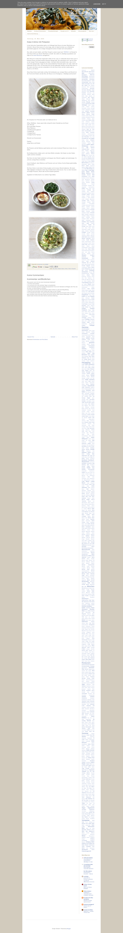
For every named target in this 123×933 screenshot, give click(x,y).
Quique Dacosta (90, 648)
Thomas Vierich (90, 783)
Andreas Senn (90, 118)
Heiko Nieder (85, 367)
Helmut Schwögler (86, 372)
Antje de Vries (90, 129)
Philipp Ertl (88, 641)
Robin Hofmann (85, 673)
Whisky (92, 829)
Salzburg (84, 686)
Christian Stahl (90, 202)
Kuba (93, 467)
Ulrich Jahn (91, 804)
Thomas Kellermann (86, 779)
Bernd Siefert (85, 165)
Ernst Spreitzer (87, 281)
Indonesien (87, 387)
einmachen (85, 272)
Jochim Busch (85, 416)
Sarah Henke (87, 687)
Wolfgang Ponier (85, 843)
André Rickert (85, 106)
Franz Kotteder (91, 311)
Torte (89, 801)
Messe (90, 555)
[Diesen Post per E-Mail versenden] (50, 266)
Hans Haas (88, 351)
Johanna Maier (85, 420)
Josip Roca (88, 431)
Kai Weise (88, 440)
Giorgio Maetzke (85, 341)
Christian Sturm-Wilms (88, 203)
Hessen (92, 376)
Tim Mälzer (91, 786)
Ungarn (83, 806)
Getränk (88, 338)
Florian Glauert (88, 299)
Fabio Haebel (90, 288)
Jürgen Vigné (85, 437)
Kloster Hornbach (90, 458)
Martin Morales (91, 523)
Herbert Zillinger (85, 375)
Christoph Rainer (90, 217)
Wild (87, 831)
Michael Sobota (91, 572)
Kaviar (93, 452)
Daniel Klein (84, 244)
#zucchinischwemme (86, 80)
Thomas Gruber (90, 774)
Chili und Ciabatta (88, 857)
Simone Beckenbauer (86, 726)
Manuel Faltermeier (86, 492)
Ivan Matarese (88, 391)
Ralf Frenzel (84, 656)
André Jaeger (91, 105)
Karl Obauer (89, 446)
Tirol (90, 791)
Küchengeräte (91, 469)
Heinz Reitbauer (90, 369)
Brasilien (83, 174)
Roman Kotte (91, 675)
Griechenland (91, 345)
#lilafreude (92, 74)
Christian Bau (90, 189)
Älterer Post (75, 337)
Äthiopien (92, 140)
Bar (87, 147)
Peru (87, 633)
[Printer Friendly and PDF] (29, 265)
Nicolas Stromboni (88, 597)
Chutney (84, 221)
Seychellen (84, 716)
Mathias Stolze (90, 532)
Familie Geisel (91, 290)
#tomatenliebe (85, 79)
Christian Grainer (90, 193)
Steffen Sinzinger (86, 753)
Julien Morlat (91, 435)
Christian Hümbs (86, 194)
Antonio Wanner (85, 135)
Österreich (85, 621)
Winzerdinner (91, 835)
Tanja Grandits (85, 768)
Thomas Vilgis (85, 785)
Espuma (86, 282)
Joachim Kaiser (85, 411)
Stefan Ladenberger (89, 739)
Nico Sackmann (88, 594)
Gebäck (83, 325)
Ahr (93, 83)
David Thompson (90, 250)
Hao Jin (89, 357)
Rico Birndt (88, 670)
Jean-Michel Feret (90, 401)
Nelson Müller (90, 591)
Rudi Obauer (85, 681)
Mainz (83, 489)
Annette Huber (87, 127)
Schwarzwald (91, 695)
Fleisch (92, 296)
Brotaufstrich (84, 176)
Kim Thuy (90, 455)
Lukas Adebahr (85, 484)
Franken (84, 308)
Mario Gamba (86, 514)
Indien (83, 387)
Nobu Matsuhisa (86, 603)
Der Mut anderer (88, 871)
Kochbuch (84, 460)
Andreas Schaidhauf (86, 117)
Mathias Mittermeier (86, 531)
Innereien (88, 390)
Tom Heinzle (88, 798)
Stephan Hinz (85, 757)
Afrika (91, 83)
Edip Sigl (92, 268)
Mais (88, 489)
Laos (86, 472)
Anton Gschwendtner (86, 130)
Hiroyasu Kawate (85, 378)
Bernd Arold (85, 162)
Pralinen (83, 648)
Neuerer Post (30, 337)
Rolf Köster (84, 675)
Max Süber (89, 543)
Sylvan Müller (87, 766)
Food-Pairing (84, 304)
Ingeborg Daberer (88, 388)
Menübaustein (85, 555)
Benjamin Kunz (91, 158)
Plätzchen (84, 647)
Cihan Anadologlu (90, 221)
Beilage (84, 155)
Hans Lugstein (91, 354)
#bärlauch (84, 70)
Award (89, 143)
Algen (86, 95)
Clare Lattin (85, 223)
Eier (82, 270)
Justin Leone (91, 438)
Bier (85, 168)
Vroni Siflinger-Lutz (90, 822)
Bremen (89, 174)
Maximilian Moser (88, 546)
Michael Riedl (85, 569)
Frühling (87, 319)
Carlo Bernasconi (86, 179)
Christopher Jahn (90, 220)
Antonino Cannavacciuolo (88, 133)
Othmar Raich (85, 623)
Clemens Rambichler (89, 230)
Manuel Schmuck (90, 493)
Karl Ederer (84, 446)
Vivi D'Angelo (91, 817)
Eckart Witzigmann (86, 268)
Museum (87, 588)
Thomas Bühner (86, 773)
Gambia (92, 322)
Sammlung (88, 686)
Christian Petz (85, 200)
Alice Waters (91, 97)
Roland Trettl (91, 673)
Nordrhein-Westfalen (87, 606)
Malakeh (92, 489)
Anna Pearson (89, 126)
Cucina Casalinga (88, 909)
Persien (83, 633)
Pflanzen (90, 639)
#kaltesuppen (91, 73)
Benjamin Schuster (86, 159)
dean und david (86, 252)
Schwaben (84, 695)
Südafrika (88, 762)
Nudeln (83, 607)
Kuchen (84, 469)
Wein (83, 828)
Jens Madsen (85, 405)
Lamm (83, 472)
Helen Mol (92, 370)
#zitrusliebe (91, 79)
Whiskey (89, 829)
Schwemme (84, 698)
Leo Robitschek (90, 475)
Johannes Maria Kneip (89, 422)
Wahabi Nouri (85, 823)
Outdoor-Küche (85, 624)
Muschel (83, 588)
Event (89, 284)
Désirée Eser (90, 253)
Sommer (85, 733)
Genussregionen (82, 31)
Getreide (92, 338)
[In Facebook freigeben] (55, 266)
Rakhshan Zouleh (86, 655)
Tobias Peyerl (89, 795)
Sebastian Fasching (90, 702)
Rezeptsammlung (85, 666)
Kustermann (91, 470)
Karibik (89, 443)
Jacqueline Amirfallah (89, 393)
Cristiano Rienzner (90, 235)
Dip (53, 268)
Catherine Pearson (90, 180)
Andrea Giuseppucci (86, 109)
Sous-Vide (92, 735)
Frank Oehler (85, 307)
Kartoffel (92, 449)
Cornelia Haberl (85, 233)
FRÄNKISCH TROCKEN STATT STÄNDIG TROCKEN (88, 894)
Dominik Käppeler (86, 265)
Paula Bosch (89, 630)
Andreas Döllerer (86, 112)
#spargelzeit (91, 77)
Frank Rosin (91, 307)
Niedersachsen (85, 600)
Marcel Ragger (86, 499)
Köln (88, 464)
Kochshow (89, 463)
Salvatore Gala (90, 684)
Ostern (93, 620)
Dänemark (88, 238)
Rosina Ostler (90, 678)
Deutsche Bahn (88, 256)
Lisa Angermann (90, 478)
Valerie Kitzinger (90, 806)
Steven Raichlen (86, 759)
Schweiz (92, 696)
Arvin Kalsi (92, 136)
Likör (89, 476)
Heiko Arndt (84, 365)
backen (88, 144)
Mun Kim (84, 586)
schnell (92, 692)
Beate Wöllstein (86, 153)
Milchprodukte (85, 581)
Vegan (83, 807)
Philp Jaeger (84, 645)
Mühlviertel (92, 584)
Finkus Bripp (91, 294)
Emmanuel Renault (86, 276)
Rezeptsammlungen (53, 31)
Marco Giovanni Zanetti (86, 504)
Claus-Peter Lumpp (86, 229)
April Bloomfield (85, 136)
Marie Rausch (85, 513)
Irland (93, 390)
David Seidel (84, 250)
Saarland (88, 682)
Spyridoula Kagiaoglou (87, 738)
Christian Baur (85, 191)
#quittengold (91, 76)
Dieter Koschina (90, 259)
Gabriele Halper (86, 322)
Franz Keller (84, 311)
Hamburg (84, 348)
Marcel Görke (91, 498)
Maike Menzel (91, 487)
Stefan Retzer (91, 744)
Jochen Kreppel (90, 414)
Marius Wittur (91, 516)
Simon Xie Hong (90, 725)
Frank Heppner (90, 305)
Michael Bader (85, 560)
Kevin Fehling (86, 453)
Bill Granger (89, 168)
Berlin (92, 161)
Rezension (92, 664)
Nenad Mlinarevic (86, 592)
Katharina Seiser (86, 452)
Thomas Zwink (91, 785)
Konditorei (92, 464)
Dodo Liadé (84, 264)
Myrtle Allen (92, 588)
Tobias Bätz (88, 792)
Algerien (90, 95)
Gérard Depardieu (86, 336)
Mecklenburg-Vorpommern (87, 548)
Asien (92, 138)
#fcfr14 (92, 70)
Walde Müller (91, 823)
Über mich (91, 31)
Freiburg (89, 317)
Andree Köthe (91, 120)
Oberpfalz (92, 609)
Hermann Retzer (86, 376)
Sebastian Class (90, 699)
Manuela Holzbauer (86, 495)
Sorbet (87, 735)
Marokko (92, 519)
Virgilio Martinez (90, 815)
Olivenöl (89, 613)
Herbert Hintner (90, 373)
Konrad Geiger (86, 466)
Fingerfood (85, 294)
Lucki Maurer (85, 481)
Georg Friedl (91, 330)
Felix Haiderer (85, 293)
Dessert (84, 255)
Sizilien (88, 729)
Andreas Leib (91, 115)
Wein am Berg (90, 828)
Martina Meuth (88, 528)
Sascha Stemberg (86, 690)
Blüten (88, 171)
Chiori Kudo (88, 188)
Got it (104, 4)
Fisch (83, 296)
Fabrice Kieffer (85, 290)
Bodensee (88, 173)
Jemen (92, 402)
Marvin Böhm (90, 529)
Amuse (88, 102)
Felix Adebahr (91, 291)
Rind (93, 670)
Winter (83, 836)
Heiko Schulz (91, 367)
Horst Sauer (84, 381)
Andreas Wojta (85, 120)
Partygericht (91, 624)
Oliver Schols (88, 615)
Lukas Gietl (91, 484)
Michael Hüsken (90, 563)
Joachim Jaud (90, 410)
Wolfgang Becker (86, 837)
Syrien (93, 766)
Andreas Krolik (85, 115)
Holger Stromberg (89, 379)
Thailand (84, 771)
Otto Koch (91, 623)
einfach (86, 270)
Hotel (89, 381)
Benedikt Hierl (85, 158)
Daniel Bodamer (90, 239)
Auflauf (92, 141)
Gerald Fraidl (84, 335)
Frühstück (92, 319)
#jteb (83, 73)
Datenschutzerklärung (32, 33)
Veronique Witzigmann (88, 809)
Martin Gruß (84, 523)
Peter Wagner (86, 638)
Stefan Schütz (90, 747)
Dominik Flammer (90, 264)
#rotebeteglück (85, 77)
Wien (83, 831)
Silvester (89, 720)
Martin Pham (84, 525)
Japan (88, 398)
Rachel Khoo (85, 650)
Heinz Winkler (85, 370)
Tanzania (92, 768)
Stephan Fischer (90, 756)
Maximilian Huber (90, 545)
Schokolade (84, 693)
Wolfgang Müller (90, 842)
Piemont (89, 645)
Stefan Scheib (86, 745)
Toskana (92, 801)
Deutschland (85, 258)
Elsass (88, 275)
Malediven (84, 490)
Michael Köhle (85, 566)
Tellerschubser (87, 891)
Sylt (82, 766)
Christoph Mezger (86, 215)
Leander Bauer (88, 473)
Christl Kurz (87, 209)
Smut (83, 731)
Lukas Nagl (85, 485)
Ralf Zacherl (84, 657)
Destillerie (92, 255)
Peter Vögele (91, 636)
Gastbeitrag (84, 323)
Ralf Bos (92, 655)
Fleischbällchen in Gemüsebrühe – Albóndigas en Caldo (88, 860)
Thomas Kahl (91, 777)
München (90, 586)
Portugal (92, 647)
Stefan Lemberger (86, 741)
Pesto (90, 633)
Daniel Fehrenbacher (86, 241)
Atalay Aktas (85, 140)
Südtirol (92, 762)
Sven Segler (88, 765)
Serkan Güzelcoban (89, 714)
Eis (93, 272)
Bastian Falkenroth (89, 150)
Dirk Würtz (92, 262)
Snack (86, 731)
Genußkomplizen (85, 329)
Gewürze (84, 339)
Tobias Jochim (88, 794)
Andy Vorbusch (86, 121)
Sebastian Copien (86, 701)
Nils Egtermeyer (85, 601)
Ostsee (92, 621)
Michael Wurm (85, 573)
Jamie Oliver (91, 394)
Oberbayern (85, 609)
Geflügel (92, 325)
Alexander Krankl (85, 91)
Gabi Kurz (84, 320)
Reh (89, 657)
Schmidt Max (85, 692)
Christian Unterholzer (86, 205)
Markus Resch (85, 519)
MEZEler (66, 52)
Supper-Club (89, 763)
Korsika (83, 467)
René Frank (84, 661)
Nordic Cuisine (91, 604)
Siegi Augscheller (86, 719)
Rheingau (92, 666)
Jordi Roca (84, 428)
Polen (88, 647)
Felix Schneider (91, 293)
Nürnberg (88, 607)
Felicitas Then (85, 291)
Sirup (89, 728)
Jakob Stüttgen (85, 394)
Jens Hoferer (91, 404)
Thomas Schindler (86, 782)
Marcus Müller (91, 508)
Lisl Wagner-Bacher (86, 479)
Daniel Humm (91, 243)
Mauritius (88, 538)
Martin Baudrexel (86, 520)
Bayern (92, 152)
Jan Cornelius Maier (87, 396)
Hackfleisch (91, 347)
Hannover (89, 350)
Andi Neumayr (89, 103)
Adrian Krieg (91, 82)
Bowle (93, 173)
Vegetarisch (91, 807)
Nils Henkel (91, 601)
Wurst (90, 843)
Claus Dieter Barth (89, 227)
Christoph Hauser (85, 212)
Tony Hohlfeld (85, 801)
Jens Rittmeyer (85, 407)
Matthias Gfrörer (90, 535)
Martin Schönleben (86, 526)
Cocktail (84, 232)
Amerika (83, 102)
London (92, 479)
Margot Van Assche (86, 510)
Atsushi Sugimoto (86, 141)
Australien (84, 143)
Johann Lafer (91, 417)
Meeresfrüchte (86, 549)
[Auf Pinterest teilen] (57, 266)
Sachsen (92, 682)
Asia (90, 138)
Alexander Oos (90, 92)
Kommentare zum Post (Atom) (40, 339)
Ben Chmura (89, 155)
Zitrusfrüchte (85, 849)
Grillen (83, 347)
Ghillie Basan (91, 339)
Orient (66, 268)
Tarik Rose (84, 769)
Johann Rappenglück (88, 419)
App (93, 135)
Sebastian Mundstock (89, 708)
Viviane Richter (85, 818)
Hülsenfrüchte (91, 385)
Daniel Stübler (91, 247)
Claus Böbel (88, 226)
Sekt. (93, 713)
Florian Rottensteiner (89, 302)
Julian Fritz (85, 434)
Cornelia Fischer (90, 232)
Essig (90, 282)
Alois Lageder (91, 100)
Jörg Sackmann (90, 428)
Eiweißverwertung (85, 273)
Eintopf (90, 271)
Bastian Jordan (85, 152)
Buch (90, 176)
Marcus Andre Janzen (86, 507)
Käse (56, 268)
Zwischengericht (86, 851)
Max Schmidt (91, 542)
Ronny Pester (85, 676)
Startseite (29, 31)
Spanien (84, 736)
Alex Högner (85, 85)
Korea (93, 466)
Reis (87, 659)
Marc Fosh (88, 496)
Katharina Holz (90, 450)
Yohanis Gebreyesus (89, 844)
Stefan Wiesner (85, 748)
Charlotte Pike (91, 185)
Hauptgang (86, 363)
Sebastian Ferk (85, 704)
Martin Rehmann (90, 525)
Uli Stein (89, 803)
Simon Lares (88, 722)
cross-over (84, 237)
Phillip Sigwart (91, 644)
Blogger (69, 928)
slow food (92, 729)
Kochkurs (84, 463)
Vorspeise (73, 268)
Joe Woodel (84, 417)
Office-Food (90, 610)
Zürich (93, 849)
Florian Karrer (88, 300)
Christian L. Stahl (86, 197)
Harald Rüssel (87, 359)
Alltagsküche (84, 100)
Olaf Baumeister (86, 612)
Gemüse (85, 327)
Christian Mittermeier (89, 199)
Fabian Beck (88, 285)
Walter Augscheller (86, 825)
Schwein (84, 696)
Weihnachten (91, 826)
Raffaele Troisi (88, 651)
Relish (93, 659)
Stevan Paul (91, 757)
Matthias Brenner (86, 534)
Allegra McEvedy (86, 98)
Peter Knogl (88, 635)
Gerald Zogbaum (90, 335)
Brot (93, 174)
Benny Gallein (88, 161)
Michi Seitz (90, 576)
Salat (83, 684)
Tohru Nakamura (86, 797)
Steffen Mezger (85, 751)
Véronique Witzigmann (88, 810)
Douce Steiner (91, 267)
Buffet (93, 176)
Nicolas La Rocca (89, 595)
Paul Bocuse (91, 629)
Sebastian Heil (90, 705)
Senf (83, 714)
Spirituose (92, 736)
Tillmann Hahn (85, 786)
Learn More (96, 4)
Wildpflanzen (91, 831)
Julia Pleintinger (90, 432)
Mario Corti (91, 513)
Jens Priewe (91, 405)
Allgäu (93, 98)
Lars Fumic (90, 472)
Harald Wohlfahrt (90, 360)
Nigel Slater (91, 600)
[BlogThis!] (52, 266)
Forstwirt (89, 304)
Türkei (69, 268)
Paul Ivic (84, 630)
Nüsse (62, 268)
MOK (89, 583)
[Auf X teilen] (54, 266)
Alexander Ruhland (86, 94)
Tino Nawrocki (85, 791)
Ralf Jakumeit (91, 656)
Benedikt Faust (91, 156)
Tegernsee (91, 770)
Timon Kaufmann (90, 789)
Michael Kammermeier (88, 564)
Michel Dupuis (85, 576)
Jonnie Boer (91, 426)
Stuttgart (83, 762)
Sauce (93, 690)
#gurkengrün (91, 71)
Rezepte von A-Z (65, 31)
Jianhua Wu (87, 408)
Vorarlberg (92, 818)
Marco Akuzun (91, 502)
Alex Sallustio (91, 85)
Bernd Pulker (91, 164)
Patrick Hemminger (90, 627)
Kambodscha (91, 441)
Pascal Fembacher (86, 626)
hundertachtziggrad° (89, 904)
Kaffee (83, 440)
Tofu (93, 795)
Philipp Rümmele (90, 642)
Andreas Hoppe (90, 114)
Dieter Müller (85, 261)
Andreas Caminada (89, 111)
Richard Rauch (88, 669)
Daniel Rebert (86, 246)
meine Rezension (37, 55)
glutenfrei (91, 342)
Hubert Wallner (85, 384)
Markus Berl (84, 517)
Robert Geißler (85, 672)
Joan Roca (87, 413)
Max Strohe (84, 543)
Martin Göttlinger (90, 522)
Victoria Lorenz (85, 812)
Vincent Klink (88, 813)
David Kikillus (91, 249)
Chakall (92, 183)
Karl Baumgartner (90, 444)
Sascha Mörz (90, 689)
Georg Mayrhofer (86, 331)
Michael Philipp (90, 567)
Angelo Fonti (88, 123)
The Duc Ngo (90, 771)
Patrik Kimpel (85, 629)
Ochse (86, 610)
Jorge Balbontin (86, 429)
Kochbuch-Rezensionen (40, 31)
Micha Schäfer (90, 558)
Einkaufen (73, 31)
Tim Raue (89, 788)
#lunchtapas (85, 76)
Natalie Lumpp (85, 589)
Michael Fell (91, 560)
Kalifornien (84, 441)
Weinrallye (84, 829)
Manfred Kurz (91, 490)
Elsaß (93, 275)
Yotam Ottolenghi (86, 846)
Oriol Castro (88, 620)
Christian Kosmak (90, 196)
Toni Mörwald (91, 800)
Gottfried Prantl (85, 344)
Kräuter (59, 268)
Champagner (84, 185)
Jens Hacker (84, 404)
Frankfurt (92, 308)
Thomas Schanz (90, 780)
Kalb (93, 440)
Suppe (83, 764)
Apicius (90, 135)
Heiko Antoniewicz (89, 364)
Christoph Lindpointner (89, 214)
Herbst (92, 375)
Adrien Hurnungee (86, 83)
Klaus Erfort (87, 457)
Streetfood (92, 760)
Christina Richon (86, 208)
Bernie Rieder (89, 167)
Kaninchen (84, 443)
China (83, 188)
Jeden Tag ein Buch (86, 402)
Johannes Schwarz (86, 423)
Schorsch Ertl (91, 693)
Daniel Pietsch (91, 244)
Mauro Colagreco (88, 540)
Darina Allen (84, 249)
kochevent (92, 461)
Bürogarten (92, 177)
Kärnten (87, 449)
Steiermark (87, 754)
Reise (90, 659)
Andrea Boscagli (90, 108)
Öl (93, 610)
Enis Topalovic (88, 277)
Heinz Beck (84, 369)
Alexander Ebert (85, 86)
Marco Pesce (90, 505)
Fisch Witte (87, 296)
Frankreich (84, 310)
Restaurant (86, 663)
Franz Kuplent (85, 313)
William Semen (85, 832)
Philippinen (84, 644)
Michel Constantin (90, 575)
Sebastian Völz (88, 713)
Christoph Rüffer (85, 218)
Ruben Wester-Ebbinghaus (88, 679)
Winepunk (92, 834)
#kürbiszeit (84, 74)
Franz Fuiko (91, 310)
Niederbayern (85, 598)
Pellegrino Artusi (90, 632)
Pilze (93, 645)
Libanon (83, 476)
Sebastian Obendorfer (88, 710)
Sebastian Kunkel (86, 707)
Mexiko (89, 557)
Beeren (92, 153)
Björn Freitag (88, 170)
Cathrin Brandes (86, 182)
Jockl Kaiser (91, 416)
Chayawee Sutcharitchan (88, 187)
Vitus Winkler (85, 817)
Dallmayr (89, 236)
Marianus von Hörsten (89, 511)
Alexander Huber (90, 89)
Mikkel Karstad (90, 579)
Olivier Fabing (85, 618)
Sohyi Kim (91, 731)
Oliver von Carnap (89, 616)
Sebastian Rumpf (85, 711)
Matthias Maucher (86, 537)
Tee (88, 769)
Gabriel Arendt (91, 320)
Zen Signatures (90, 848)
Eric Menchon (88, 279)
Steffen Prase (91, 751)
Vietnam (90, 812)
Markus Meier (91, 517)
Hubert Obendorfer (89, 382)
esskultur (86, 876)
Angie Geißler (88, 124)
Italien (83, 392)
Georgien (92, 333)
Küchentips (84, 470)
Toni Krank (85, 800)
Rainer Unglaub (90, 653)
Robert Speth (91, 672)
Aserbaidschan (85, 138)
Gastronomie (91, 323)
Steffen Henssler (90, 750)
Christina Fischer (90, 206)
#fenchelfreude (85, 71)
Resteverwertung (85, 664)
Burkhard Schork (85, 177)
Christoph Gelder (90, 211)
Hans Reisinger (85, 356)
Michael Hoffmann (86, 561)
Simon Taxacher (88, 723)
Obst (83, 611)
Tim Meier (84, 788)
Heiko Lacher (91, 365)
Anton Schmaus (90, 132)
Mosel (87, 584)
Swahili (92, 765)
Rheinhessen (84, 667)
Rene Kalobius (91, 661)
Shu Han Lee (91, 717)
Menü (93, 554)
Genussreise (85, 330)
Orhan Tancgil (91, 618)
